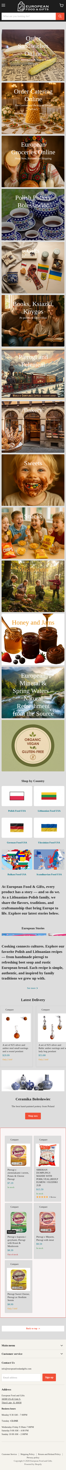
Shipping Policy (28, 1454)
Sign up (49, 1377)
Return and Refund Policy (49, 1454)
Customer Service (9, 1454)
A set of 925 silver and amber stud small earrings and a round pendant (15, 1048)
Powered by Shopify (33, 1464)
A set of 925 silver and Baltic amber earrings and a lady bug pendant (52, 1048)
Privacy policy (33, 1457)
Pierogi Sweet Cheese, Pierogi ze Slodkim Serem (19, 1297)
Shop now (33, 1116)
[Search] (60, 16)
